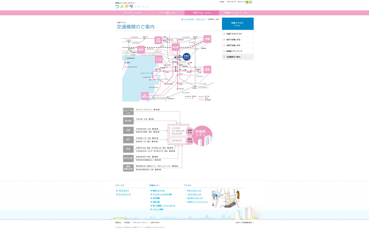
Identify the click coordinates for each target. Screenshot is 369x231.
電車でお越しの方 (194, 191)
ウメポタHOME (189, 19)
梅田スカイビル (159, 191)
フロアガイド (123, 191)
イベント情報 (158, 209)
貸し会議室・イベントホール (164, 206)
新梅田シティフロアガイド (197, 202)
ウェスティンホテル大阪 (162, 194)
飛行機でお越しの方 (195, 198)
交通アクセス (200, 19)
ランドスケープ (124, 194)
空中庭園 (156, 198)
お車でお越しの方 (194, 194)
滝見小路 (156, 202)
